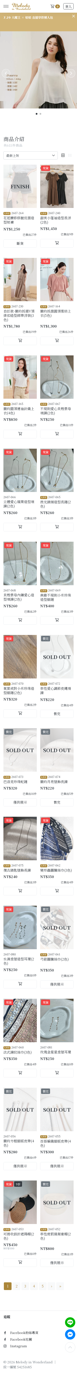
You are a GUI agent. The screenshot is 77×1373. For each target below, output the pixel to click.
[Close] (73, 16)
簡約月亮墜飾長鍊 (54, 779)
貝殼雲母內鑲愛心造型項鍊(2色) (18, 595)
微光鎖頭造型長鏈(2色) (55, 502)
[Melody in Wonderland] (20, 6)
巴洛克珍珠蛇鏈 (15, 779)
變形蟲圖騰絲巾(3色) (56, 868)
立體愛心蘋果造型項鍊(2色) (18, 501)
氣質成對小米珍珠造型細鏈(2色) (18, 688)
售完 (56, 713)
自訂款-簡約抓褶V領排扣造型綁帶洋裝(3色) (18, 313)
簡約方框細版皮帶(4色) (18, 1141)
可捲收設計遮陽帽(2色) (18, 1234)
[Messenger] (70, 1334)
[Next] (71, 73)
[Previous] (6, 73)
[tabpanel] (38, 69)
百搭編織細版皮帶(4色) (55, 1141)
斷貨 (20, 243)
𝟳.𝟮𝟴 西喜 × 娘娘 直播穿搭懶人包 (26, 17)
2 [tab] (41, 114)
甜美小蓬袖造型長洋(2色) (55, 218)
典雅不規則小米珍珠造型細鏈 (55, 595)
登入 (68, 6)
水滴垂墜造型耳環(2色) (18, 959)
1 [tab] (37, 114)
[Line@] (70, 1322)
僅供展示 (20, 802)
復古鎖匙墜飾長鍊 (17, 868)
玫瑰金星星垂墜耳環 (55, 1049)
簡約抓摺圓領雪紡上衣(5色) (55, 311)
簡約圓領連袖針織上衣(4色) (18, 408)
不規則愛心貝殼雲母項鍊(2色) (55, 408)
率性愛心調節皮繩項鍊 (55, 688)
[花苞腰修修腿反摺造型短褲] (20, 186)
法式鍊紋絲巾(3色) (17, 1050)
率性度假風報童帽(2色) (55, 1234)
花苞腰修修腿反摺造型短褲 (18, 218)
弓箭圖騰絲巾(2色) (54, 957)
